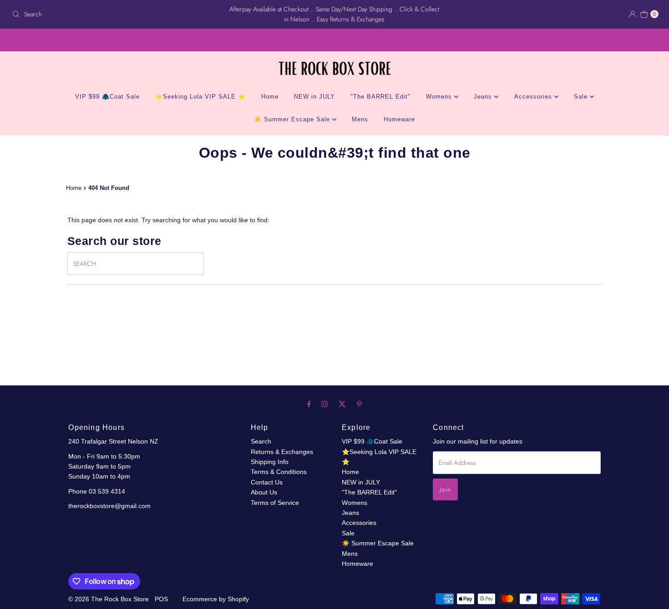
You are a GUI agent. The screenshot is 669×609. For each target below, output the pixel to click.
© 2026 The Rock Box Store (109, 599)
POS (161, 599)
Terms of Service (275, 502)
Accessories (534, 96)
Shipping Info (270, 461)
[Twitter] (342, 404)
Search (261, 441)
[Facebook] (309, 404)
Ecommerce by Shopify (215, 599)
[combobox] (114, 14)
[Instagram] (324, 404)
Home (270, 96)
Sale (582, 96)
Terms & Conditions (279, 471)
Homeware (399, 119)
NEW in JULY (314, 96)
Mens (360, 119)
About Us (264, 492)
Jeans (484, 96)
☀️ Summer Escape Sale (293, 119)
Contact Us (267, 482)
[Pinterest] (359, 404)
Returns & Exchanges (282, 451)
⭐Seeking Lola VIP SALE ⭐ (200, 96)
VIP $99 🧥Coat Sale (107, 96)
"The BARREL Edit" (380, 96)
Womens (440, 96)
